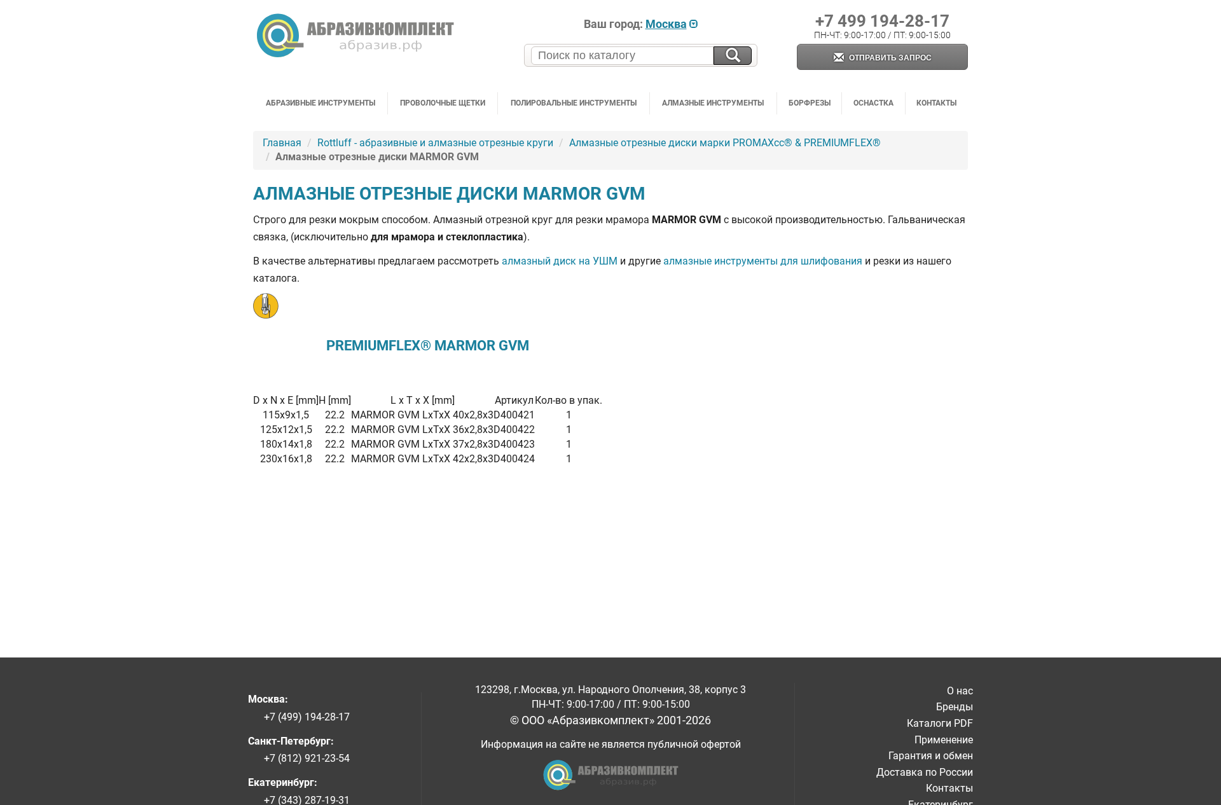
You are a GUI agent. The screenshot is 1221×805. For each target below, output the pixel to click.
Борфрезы (810, 103)
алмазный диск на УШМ (559, 261)
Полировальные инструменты (574, 103)
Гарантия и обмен (930, 756)
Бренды (954, 707)
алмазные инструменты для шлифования (762, 261)
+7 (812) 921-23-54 (307, 758)
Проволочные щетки (442, 103)
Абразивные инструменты (320, 103)
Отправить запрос (889, 57)
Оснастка (873, 103)
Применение (943, 740)
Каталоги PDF (940, 723)
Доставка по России (924, 772)
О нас (960, 691)
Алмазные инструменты (713, 103)
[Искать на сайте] (733, 55)
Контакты (936, 103)
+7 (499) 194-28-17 (307, 717)
